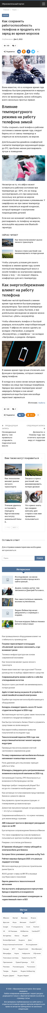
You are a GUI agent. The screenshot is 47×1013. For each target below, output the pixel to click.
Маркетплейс (23, 949)
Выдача (22, 940)
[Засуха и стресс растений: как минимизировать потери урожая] (7, 254)
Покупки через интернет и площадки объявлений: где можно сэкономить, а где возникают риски (21, 647)
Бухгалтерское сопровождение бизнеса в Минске (23, 830)
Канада (6, 949)
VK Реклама (12, 931)
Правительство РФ (29, 958)
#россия (6, 922)
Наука (5, 15)
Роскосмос (31, 967)
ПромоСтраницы (22, 962)
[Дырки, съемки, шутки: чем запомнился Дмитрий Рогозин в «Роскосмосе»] (7, 591)
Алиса (16, 936)
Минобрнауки (37, 949)
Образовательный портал (13, 4)
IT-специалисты (17, 927)
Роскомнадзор (18, 967)
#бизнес (6, 918)
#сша (14, 922)
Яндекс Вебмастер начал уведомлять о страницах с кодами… (27, 612)
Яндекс (14, 971)
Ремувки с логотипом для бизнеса (16, 842)
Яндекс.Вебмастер (28, 971)
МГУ (13, 949)
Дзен (30, 940)
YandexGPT (36, 931)
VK (4, 931)
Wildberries (24, 931)
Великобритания (9, 940)
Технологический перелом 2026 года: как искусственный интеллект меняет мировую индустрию (21, 740)
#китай (15, 918)
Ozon (28, 927)
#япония (23, 922)
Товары (5, 971)
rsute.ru (41, 403)
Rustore (36, 927)
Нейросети (26, 953)
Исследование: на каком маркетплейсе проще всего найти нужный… (27, 579)
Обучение (37, 953)
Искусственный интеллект (13, 945)
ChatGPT (32, 922)
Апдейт (25, 936)
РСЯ (32, 962)
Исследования (31, 945)
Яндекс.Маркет (23, 976)
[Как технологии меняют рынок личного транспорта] (7, 243)
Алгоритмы (7, 936)
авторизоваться (9, 550)
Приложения (7, 962)
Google (5, 927)
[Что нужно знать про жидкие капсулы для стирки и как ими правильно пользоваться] (33, 497)
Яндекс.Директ (8, 976)
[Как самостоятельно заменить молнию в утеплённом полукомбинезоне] (7, 602)
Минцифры (7, 953)
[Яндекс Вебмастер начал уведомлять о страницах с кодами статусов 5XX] (7, 613)
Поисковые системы (11, 958)
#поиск (33, 918)
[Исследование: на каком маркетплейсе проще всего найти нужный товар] (7, 580)
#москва (24, 918)
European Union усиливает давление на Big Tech (23, 854)
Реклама (6, 967)
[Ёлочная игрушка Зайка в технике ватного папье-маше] (7, 624)
